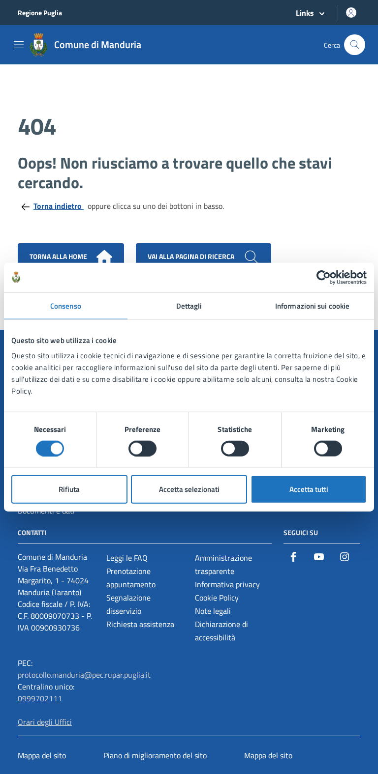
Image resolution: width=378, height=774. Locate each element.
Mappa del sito (42, 755)
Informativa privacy (227, 584)
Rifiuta (69, 489)
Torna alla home (59, 256)
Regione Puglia (40, 12)
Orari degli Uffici (45, 722)
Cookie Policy (217, 597)
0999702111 (40, 698)
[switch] (142, 448)
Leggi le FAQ (127, 558)
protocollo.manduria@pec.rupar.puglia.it (84, 675)
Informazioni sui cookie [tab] (312, 305)
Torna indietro (58, 206)
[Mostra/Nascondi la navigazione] (19, 45)
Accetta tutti (308, 489)
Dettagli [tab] (189, 305)
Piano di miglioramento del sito (155, 755)
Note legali (213, 611)
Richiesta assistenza (140, 624)
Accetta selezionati (189, 489)
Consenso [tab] (65, 305)
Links (305, 13)
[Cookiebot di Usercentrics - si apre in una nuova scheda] (324, 277)
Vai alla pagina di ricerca (192, 256)
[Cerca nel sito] (354, 45)
